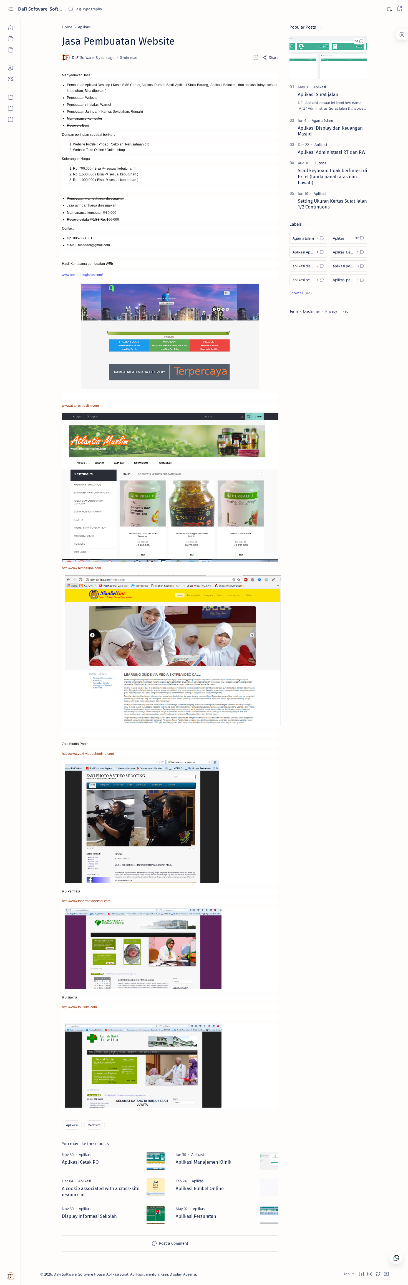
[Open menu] (10, 9)
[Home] (10, 27)
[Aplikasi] (72, 1125)
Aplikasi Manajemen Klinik (203, 1162)
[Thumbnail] (156, 1161)
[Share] (269, 57)
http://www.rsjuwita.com (79, 1007)
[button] (359, 41)
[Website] (94, 1125)
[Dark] (389, 9)
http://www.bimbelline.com (81, 568)
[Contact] (10, 79)
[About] (10, 68)
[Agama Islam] (322, 120)
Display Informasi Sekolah (89, 1216)
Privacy (331, 311)
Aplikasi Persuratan (196, 1216)
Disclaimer (311, 311)
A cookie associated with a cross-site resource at (100, 1191)
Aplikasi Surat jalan (318, 94)
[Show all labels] (300, 293)
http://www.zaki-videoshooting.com (88, 754)
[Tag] (85, 1154)
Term (293, 311)
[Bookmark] (399, 9)
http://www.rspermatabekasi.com (86, 901)
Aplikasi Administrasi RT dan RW (332, 152)
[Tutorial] (321, 163)
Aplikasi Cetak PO (80, 1162)
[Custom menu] (10, 97)
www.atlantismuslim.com (80, 406)
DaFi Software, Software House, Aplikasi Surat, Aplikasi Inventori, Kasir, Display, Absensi (41, 9)
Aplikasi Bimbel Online (200, 1188)
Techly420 (224, 1274)
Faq (345, 311)
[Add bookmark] (256, 57)
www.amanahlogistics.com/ (82, 275)
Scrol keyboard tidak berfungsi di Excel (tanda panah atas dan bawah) (332, 176)
